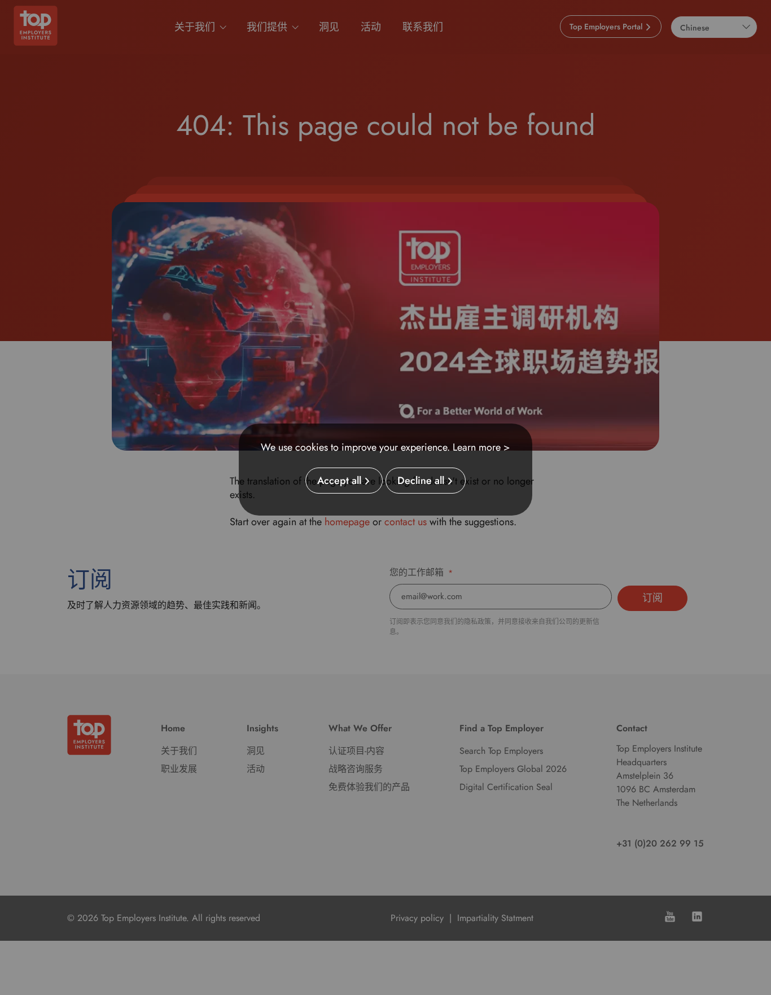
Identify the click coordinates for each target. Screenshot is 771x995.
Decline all (420, 480)
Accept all (339, 480)
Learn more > (481, 447)
